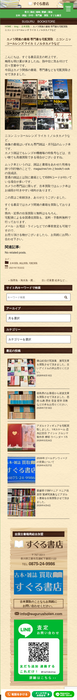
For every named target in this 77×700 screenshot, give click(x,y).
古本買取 (14, 262)
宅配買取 (33, 262)
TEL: (38, 564)
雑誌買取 (23, 262)
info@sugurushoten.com (41, 613)
